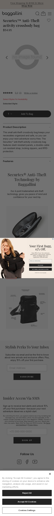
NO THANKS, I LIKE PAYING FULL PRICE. (40, 269)
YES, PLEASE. (40, 265)
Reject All (27, 493)
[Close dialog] (53, 239)
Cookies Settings (26, 510)
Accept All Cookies (27, 501)
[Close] (50, 474)
